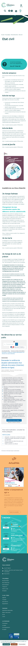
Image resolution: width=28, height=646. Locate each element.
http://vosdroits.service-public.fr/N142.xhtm (12, 248)
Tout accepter (6, 644)
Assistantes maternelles (7, 610)
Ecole (3, 614)
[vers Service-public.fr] (17, 347)
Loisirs (3, 616)
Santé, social (5, 588)
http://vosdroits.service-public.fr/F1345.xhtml (12, 147)
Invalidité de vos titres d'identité (13, 188)
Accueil (2, 34)
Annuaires (4, 590)
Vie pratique (7, 34)
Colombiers (4, 623)
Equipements (5, 603)
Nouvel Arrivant (9, 202)
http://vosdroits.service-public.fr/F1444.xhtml (12, 141)
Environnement (5, 584)
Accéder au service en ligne (13, 420)
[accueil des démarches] (14, 341)
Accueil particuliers (6, 350)
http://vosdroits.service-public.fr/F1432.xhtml (12, 124)
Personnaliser (22, 644)
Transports (4, 586)
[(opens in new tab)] (20, 10)
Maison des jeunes (6, 612)
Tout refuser (14, 644)
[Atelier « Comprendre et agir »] (14, 477)
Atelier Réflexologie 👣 (17, 535)
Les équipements (6, 627)
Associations (5, 601)
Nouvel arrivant (5, 580)
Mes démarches (14, 34)
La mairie (4, 625)
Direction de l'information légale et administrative (10, 450)
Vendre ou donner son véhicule (11, 443)
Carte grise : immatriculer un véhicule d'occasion (15, 437)
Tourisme (4, 599)
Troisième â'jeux (16, 545)
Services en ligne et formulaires (18, 350)
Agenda (4, 597)
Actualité (4, 629)
